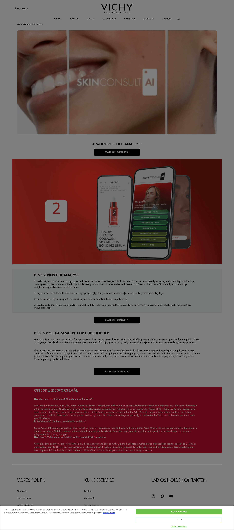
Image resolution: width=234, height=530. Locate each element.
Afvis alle (179, 520)
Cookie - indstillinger (179, 527)
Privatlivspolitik (109, 513)
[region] (117, 518)
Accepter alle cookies (179, 511)
